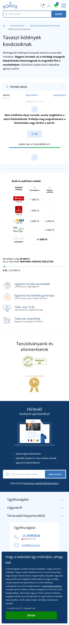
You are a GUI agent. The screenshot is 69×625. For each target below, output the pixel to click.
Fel (36, 134)
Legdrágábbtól (59, 95)
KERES (58, 14)
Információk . (34, 483)
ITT (21, 608)
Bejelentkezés (55, 474)
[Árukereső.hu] (34, 361)
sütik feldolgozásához (52, 586)
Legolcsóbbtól (31, 95)
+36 (31, 535)
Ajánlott (6, 95)
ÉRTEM (31, 615)
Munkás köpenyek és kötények (45, 25)
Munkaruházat (17, 25)
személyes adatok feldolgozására (41, 483)
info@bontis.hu (31, 545)
